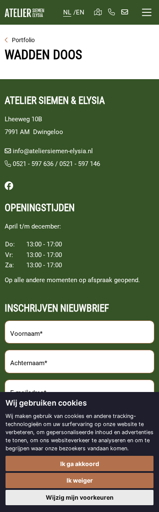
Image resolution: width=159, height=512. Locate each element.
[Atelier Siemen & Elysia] (24, 12)
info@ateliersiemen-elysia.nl (53, 151)
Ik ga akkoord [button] (79, 463)
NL (67, 12)
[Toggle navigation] (146, 12)
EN (80, 12)
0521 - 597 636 (32, 164)
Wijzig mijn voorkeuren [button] (80, 497)
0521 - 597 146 (79, 164)
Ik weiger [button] (80, 480)
